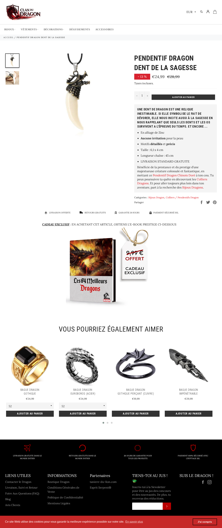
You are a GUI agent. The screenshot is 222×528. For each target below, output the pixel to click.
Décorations (53, 29)
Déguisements (79, 29)
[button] (103, 423)
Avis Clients (12, 505)
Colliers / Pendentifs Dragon (182, 197)
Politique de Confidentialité (65, 497)
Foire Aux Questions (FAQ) (22, 493)
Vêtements (29, 29)
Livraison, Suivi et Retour (21, 487)
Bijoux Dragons (192, 187)
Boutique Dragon (59, 482)
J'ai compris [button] (205, 521)
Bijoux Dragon (156, 197)
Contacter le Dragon (18, 482)
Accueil (8, 37)
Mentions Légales (59, 503)
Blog (8, 499)
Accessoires (104, 29)
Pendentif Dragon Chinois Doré (174, 175)
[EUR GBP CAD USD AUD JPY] (191, 12)
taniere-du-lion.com (103, 482)
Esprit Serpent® (100, 487)
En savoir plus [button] (134, 521)
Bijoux (9, 29)
